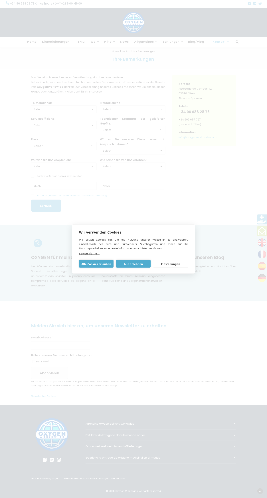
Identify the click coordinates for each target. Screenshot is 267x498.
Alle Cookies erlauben (96, 264)
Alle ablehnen (133, 264)
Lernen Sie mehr (89, 253)
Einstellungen (170, 264)
